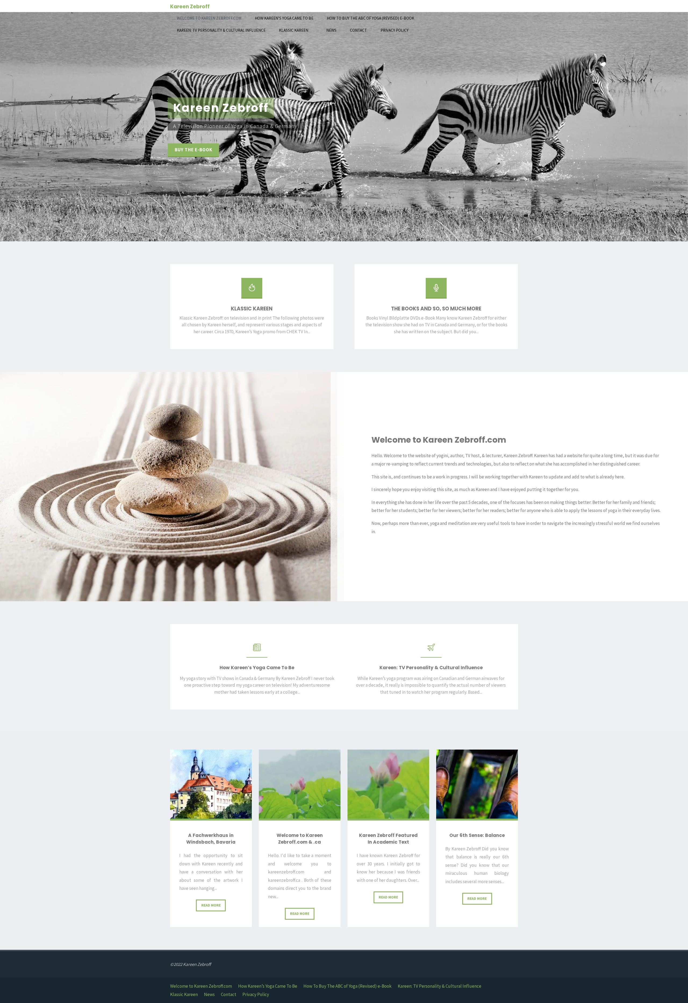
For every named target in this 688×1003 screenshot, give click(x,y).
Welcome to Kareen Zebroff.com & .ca (300, 839)
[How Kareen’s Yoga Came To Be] (256, 650)
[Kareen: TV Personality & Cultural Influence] (431, 650)
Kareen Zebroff (190, 6)
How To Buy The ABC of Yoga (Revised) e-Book (347, 986)
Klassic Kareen (184, 994)
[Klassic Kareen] (251, 290)
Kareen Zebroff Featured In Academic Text (388, 839)
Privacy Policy (255, 994)
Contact (228, 994)
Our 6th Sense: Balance (477, 835)
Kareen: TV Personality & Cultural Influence (439, 986)
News (209, 994)
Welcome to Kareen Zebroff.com (201, 986)
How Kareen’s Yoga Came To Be (267, 986)
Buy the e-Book (193, 150)
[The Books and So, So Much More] (436, 290)
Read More (213, 907)
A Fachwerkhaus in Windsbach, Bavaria (210, 839)
